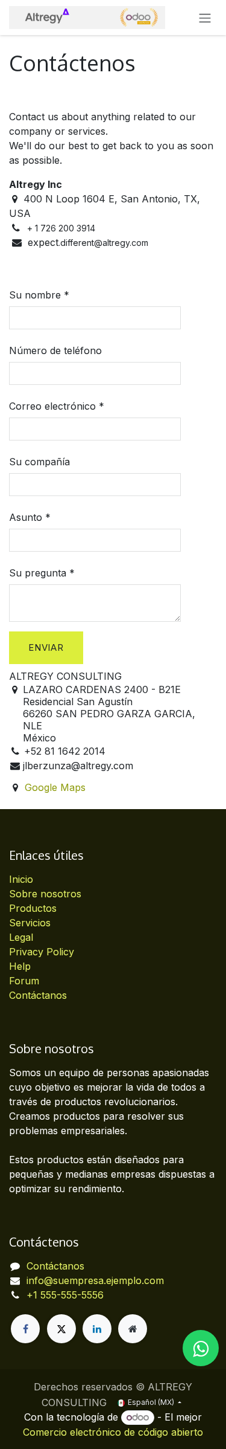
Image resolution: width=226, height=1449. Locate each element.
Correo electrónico (52, 406)
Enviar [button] (46, 647)
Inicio (21, 879)
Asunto (25, 517)
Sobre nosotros (45, 894)
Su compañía (39, 462)
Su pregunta (37, 573)
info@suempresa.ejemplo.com (95, 1280)
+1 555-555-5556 (65, 1295)
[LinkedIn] (97, 1328)
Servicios (30, 923)
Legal (21, 937)
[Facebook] (25, 1328)
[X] (61, 1328)
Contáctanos (38, 995)
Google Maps (55, 787)
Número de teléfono (55, 350)
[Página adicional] (132, 1328)
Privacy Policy (41, 952)
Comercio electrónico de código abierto (113, 1432)
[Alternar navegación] (205, 17)
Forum (24, 981)
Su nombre (35, 295)
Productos (33, 908)
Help (20, 966)
